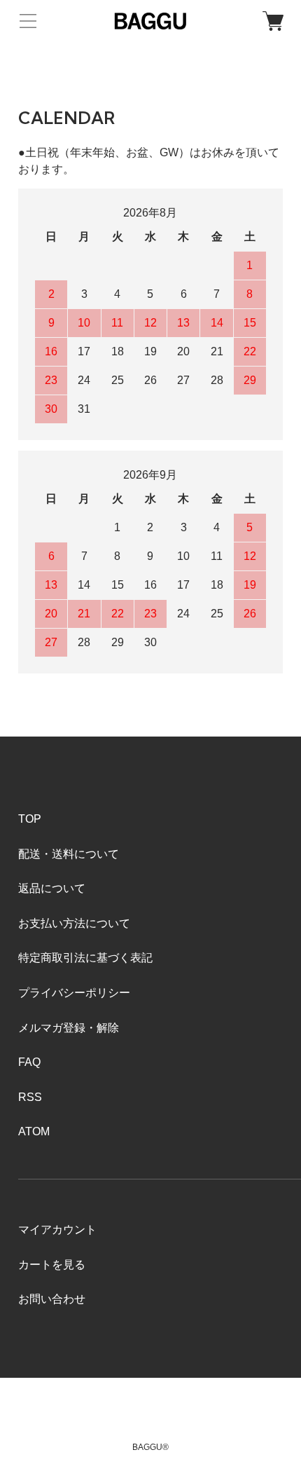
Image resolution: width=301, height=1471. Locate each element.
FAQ (29, 1062)
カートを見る (51, 1265)
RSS (30, 1097)
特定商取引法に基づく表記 (85, 958)
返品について (51, 888)
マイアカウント (57, 1230)
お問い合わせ (51, 1299)
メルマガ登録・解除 (68, 1028)
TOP (29, 819)
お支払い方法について (74, 923)
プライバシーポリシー (74, 993)
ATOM (34, 1131)
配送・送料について (68, 854)
